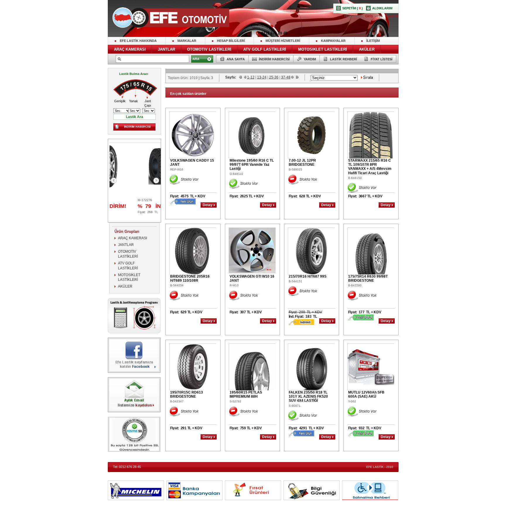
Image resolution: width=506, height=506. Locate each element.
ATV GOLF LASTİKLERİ (264, 49)
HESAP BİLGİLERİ (231, 40)
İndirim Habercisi (137, 126)
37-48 (285, 77)
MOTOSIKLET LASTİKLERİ (322, 49)
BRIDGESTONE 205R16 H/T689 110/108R (190, 278)
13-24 (261, 77)
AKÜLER (367, 49)
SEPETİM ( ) (352, 8)
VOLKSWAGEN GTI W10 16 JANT (252, 278)
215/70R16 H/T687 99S (307, 276)
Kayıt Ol (391, 16)
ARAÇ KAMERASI (130, 49)
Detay (207, 205)
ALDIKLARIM (382, 8)
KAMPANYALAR (333, 40)
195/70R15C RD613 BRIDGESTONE (186, 394)
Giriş (369, 16)
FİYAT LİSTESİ (381, 59)
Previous (114, 180)
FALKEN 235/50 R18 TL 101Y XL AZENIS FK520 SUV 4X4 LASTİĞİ (308, 396)
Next (156, 180)
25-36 (273, 77)
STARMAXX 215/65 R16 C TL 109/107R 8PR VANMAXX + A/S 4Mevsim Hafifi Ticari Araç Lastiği (370, 166)
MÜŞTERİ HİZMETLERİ (283, 40)
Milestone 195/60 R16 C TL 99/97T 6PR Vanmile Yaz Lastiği (252, 164)
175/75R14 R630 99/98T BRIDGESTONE (368, 278)
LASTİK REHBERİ (343, 59)
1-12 (250, 77)
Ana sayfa (236, 59)
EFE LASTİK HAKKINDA (138, 40)
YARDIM (310, 59)
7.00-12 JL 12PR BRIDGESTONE (302, 162)
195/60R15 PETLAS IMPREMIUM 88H (246, 394)
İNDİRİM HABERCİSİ (274, 59)
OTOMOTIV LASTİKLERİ (209, 49)
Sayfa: (231, 77)
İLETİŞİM (373, 40)
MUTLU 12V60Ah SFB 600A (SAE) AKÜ (366, 394)
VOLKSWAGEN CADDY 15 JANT (192, 162)
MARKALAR (186, 40)
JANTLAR (166, 49)
